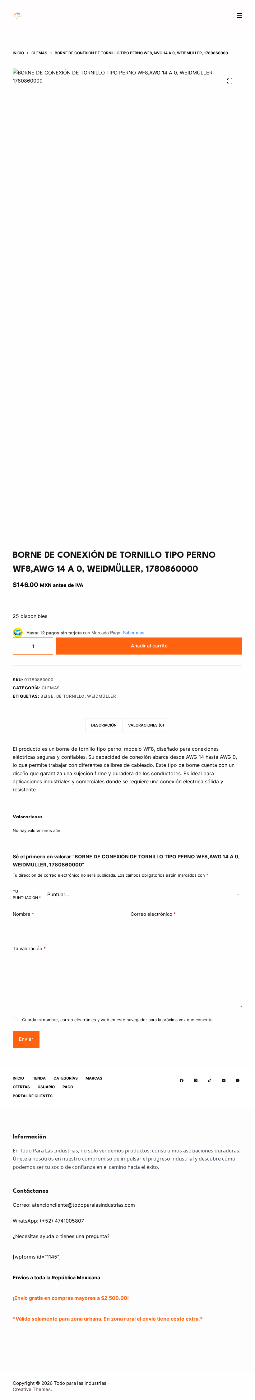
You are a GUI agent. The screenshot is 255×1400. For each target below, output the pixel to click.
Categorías (65, 1078)
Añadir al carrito (149, 646)
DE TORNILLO (70, 696)
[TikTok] (209, 1080)
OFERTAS (21, 1087)
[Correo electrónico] (223, 1080)
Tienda (39, 1078)
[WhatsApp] (237, 1080)
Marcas (94, 1078)
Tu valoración (29, 948)
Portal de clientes (33, 1096)
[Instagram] (195, 1080)
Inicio (18, 1078)
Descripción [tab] (104, 725)
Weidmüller (101, 696)
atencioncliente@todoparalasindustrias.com (83, 1205)
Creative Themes (32, 1389)
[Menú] (239, 15)
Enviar (26, 1039)
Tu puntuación (27, 894)
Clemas (51, 687)
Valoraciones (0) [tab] (146, 725)
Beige (46, 696)
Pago (68, 1087)
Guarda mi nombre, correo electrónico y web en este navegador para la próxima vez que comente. (118, 1019)
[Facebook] (181, 1080)
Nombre (23, 914)
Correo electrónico (153, 914)
